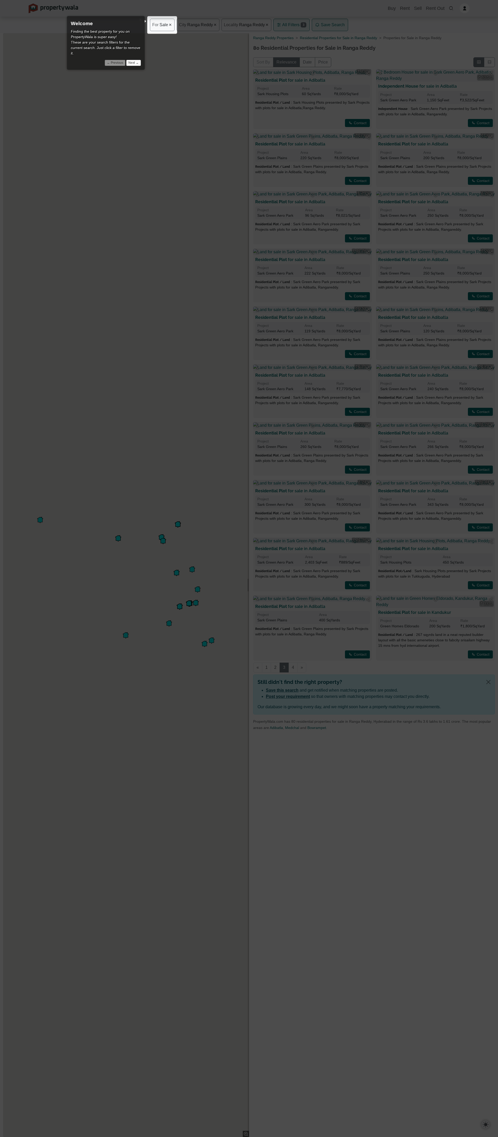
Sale (160, 25)
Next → (133, 63)
